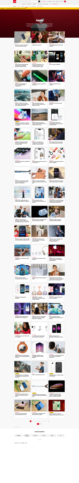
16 (48, 421)
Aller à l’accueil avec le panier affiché (60, 1)
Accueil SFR (14, 1)
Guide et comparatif (40, 6)
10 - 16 (41, 423)
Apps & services (44, 1)
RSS (26, 442)
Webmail (63, 1)
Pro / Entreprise (50, 1)
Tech (26, 6)
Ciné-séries (22, 6)
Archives (15, 442)
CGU (19, 442)
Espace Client (65, 1)
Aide (53, 1)
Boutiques (57, 1)
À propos (22, 442)
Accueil (18, 6)
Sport (29, 6)
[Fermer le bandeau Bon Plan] (78, 8)
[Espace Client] (65, 1)
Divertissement (33, 6)
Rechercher (39, 1)
